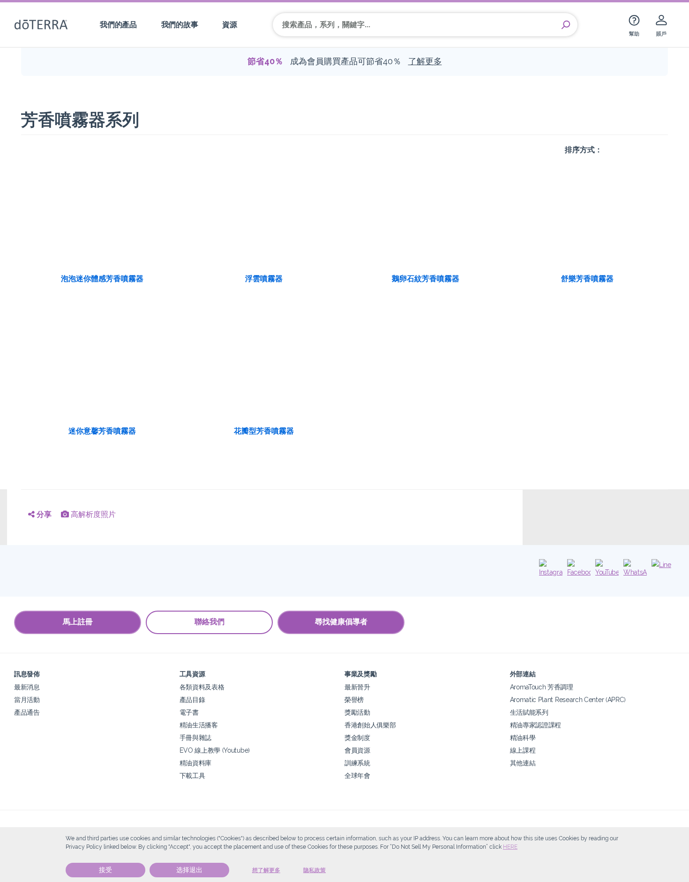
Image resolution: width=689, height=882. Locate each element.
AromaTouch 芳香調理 (541, 687)
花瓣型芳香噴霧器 (264, 430)
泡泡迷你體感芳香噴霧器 (102, 278)
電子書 (189, 712)
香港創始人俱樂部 (370, 725)
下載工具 (192, 775)
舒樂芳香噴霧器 (587, 278)
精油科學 (523, 737)
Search (565, 24)
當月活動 (27, 699)
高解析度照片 (92, 514)
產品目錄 (192, 699)
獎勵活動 (357, 712)
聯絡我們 (210, 621)
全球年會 (357, 775)
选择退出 (189, 870)
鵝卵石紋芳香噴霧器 (425, 278)
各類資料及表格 (202, 687)
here (510, 847)
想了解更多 (266, 870)
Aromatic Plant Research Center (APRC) (568, 699)
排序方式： (583, 149)
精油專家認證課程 (536, 725)
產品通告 (27, 712)
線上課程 (523, 750)
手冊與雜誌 (195, 737)
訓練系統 (357, 763)
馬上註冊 (78, 621)
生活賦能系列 (529, 712)
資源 (229, 24)
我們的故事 (179, 24)
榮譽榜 (354, 699)
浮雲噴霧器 (264, 278)
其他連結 (523, 763)
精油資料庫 (195, 763)
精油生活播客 (199, 725)
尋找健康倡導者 (341, 621)
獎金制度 (357, 737)
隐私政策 (314, 870)
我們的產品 (118, 24)
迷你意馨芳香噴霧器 (102, 430)
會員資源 (357, 750)
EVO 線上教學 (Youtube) (215, 750)
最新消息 (27, 687)
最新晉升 (357, 687)
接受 (105, 870)
